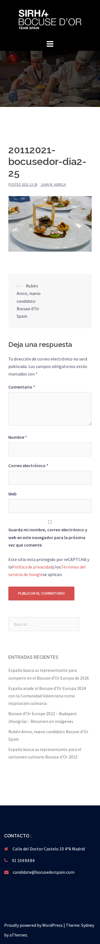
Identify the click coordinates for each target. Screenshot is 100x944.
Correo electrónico (28, 465)
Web (12, 494)
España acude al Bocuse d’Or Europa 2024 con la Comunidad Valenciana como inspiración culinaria (47, 695)
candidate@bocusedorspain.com (43, 872)
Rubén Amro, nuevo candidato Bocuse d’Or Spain (29, 301)
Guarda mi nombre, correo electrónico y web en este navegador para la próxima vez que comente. (47, 537)
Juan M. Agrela (53, 184)
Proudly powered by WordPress (33, 925)
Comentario (21, 387)
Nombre (17, 437)
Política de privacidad (32, 567)
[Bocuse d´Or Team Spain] (50, 19)
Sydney (87, 925)
